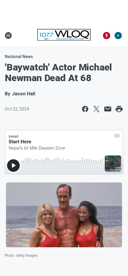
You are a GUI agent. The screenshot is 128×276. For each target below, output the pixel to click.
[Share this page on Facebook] (85, 109)
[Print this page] (119, 109)
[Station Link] (64, 35)
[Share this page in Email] (108, 109)
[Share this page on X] (96, 109)
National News (19, 56)
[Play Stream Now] (118, 35)
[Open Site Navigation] (8, 35)
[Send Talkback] (106, 35)
